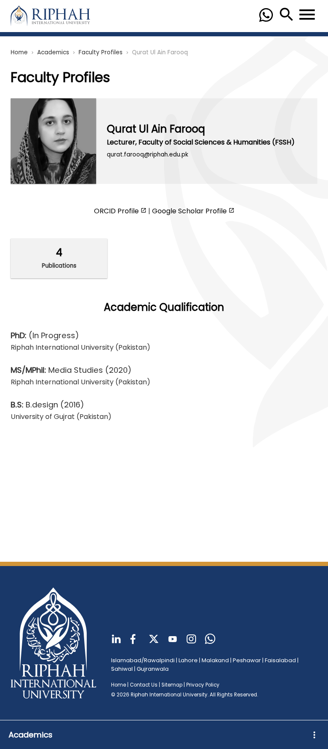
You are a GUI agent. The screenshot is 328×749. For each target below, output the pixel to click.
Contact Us (144, 684)
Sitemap (171, 684)
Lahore (188, 660)
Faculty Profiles (101, 52)
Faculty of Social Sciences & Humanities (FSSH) (216, 142)
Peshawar (247, 660)
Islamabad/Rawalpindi (143, 660)
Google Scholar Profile (190, 211)
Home (19, 52)
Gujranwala (153, 669)
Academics (53, 52)
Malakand (215, 660)
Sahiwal (122, 669)
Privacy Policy (203, 684)
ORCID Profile (117, 211)
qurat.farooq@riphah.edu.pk (147, 154)
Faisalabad (280, 660)
